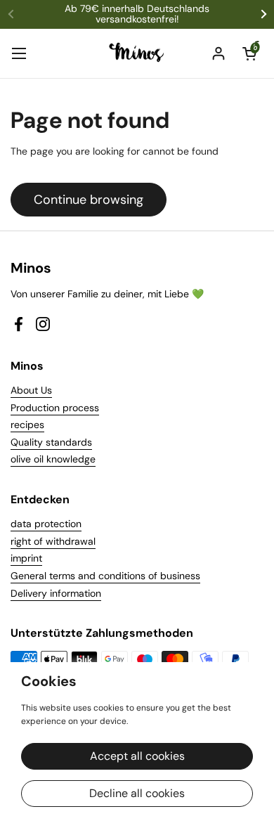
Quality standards (51, 442)
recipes (27, 424)
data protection (46, 523)
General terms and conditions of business (105, 575)
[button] (249, 53)
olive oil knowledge (53, 459)
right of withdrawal (53, 541)
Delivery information (56, 593)
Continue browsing (88, 199)
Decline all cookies (137, 793)
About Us (31, 390)
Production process (55, 407)
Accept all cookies (137, 756)
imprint (26, 558)
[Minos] (137, 53)
